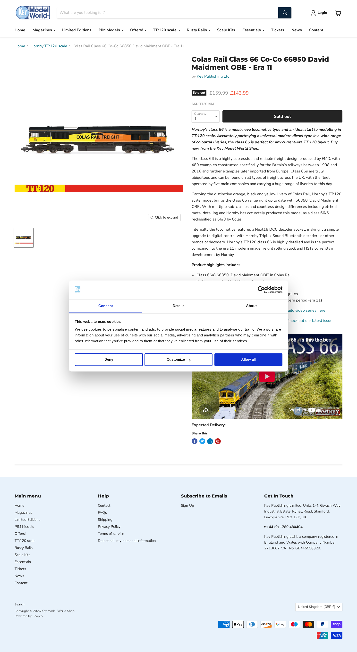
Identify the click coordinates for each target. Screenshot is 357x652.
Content (316, 30)
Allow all (248, 360)
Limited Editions (76, 30)
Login (322, 12)
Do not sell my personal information (127, 540)
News (296, 30)
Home (20, 30)
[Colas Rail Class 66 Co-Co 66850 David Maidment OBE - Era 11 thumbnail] (23, 237)
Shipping (105, 519)
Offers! (137, 30)
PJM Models (110, 30)
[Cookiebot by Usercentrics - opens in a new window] (261, 289)
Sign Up (187, 505)
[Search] (284, 12)
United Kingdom (316, 606)
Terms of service (111, 533)
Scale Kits (226, 30)
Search (19, 604)
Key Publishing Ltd (213, 76)
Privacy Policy (109, 526)
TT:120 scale (165, 30)
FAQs (102, 512)
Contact (104, 505)
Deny (108, 360)
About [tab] (251, 306)
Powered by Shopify (29, 616)
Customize (176, 360)
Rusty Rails (197, 30)
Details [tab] (179, 306)
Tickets (277, 30)
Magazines (43, 30)
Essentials (252, 30)
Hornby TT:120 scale (49, 46)
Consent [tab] (105, 306)
